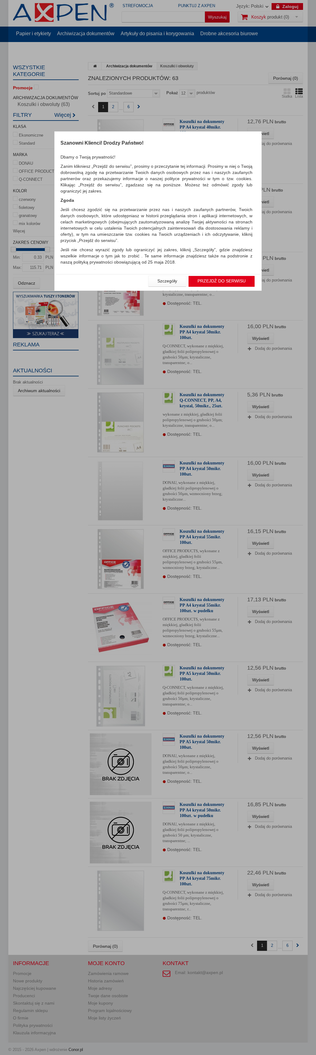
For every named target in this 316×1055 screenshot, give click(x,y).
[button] (167, 281)
